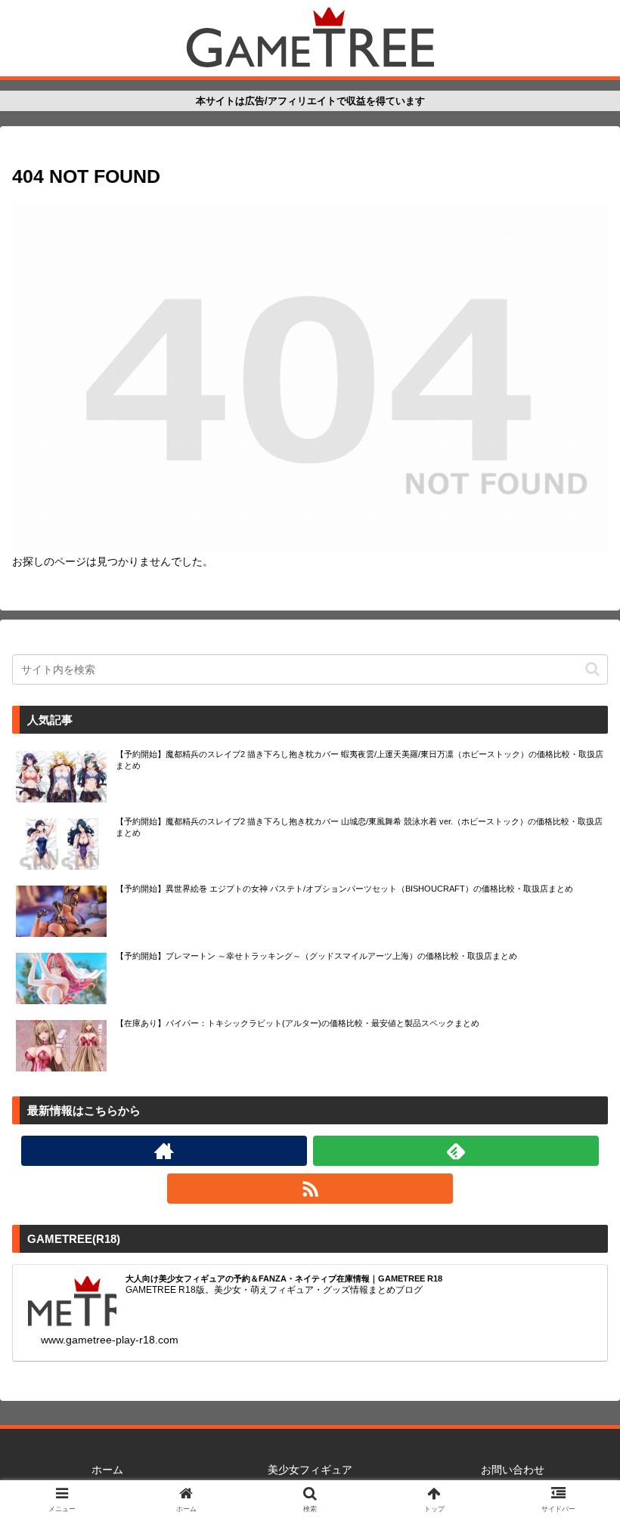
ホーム (107, 1470)
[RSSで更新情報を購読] (310, 1188)
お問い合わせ (512, 1470)
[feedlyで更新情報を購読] (456, 1151)
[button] (592, 669)
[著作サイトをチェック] (164, 1151)
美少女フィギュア (310, 1470)
